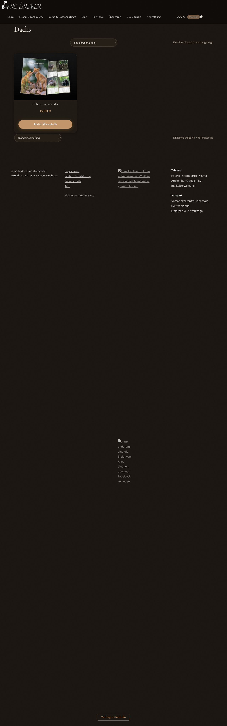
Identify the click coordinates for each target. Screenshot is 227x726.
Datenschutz (73, 181)
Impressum (72, 171)
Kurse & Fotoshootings (62, 16)
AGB (67, 186)
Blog (84, 16)
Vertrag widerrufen (113, 717)
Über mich (115, 16)
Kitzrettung (154, 16)
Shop (11, 16)
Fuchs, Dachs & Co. (31, 16)
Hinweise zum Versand (80, 195)
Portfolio (98, 16)
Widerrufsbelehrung (78, 176)
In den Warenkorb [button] (45, 124)
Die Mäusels (134, 16)
